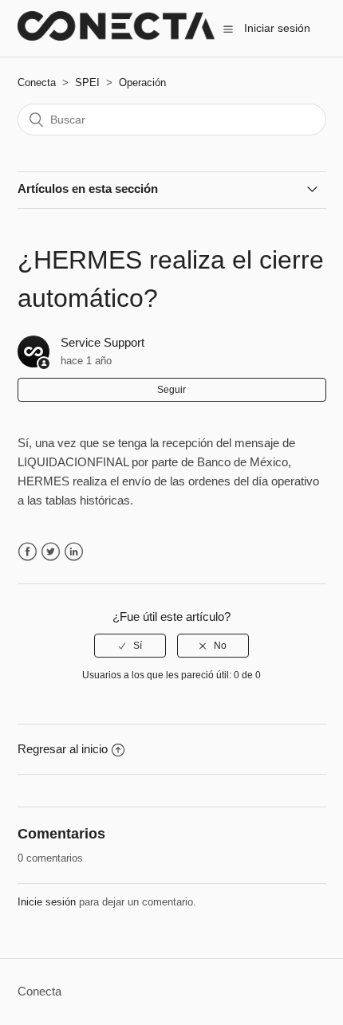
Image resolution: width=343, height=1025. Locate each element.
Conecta (37, 82)
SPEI (87, 82)
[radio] (130, 646)
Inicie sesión (47, 902)
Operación (142, 82)
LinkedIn (74, 552)
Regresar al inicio (63, 749)
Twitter (51, 552)
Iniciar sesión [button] (277, 28)
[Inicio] (116, 36)
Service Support (102, 342)
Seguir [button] (171, 389)
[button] (228, 29)
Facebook (27, 552)
